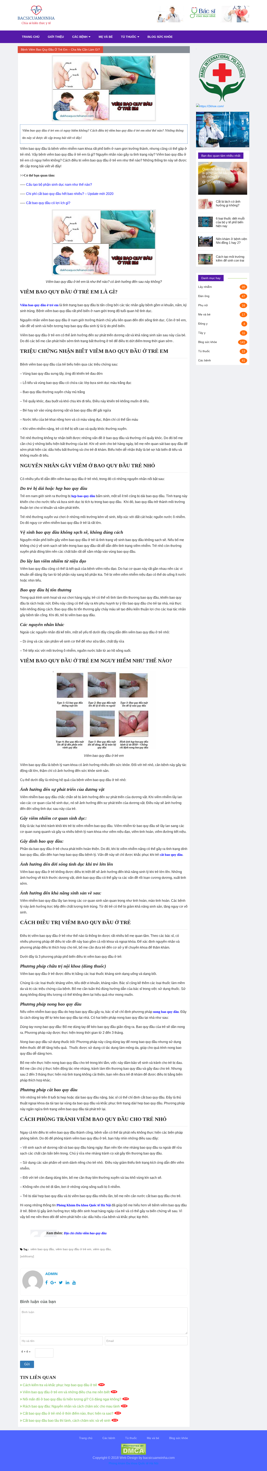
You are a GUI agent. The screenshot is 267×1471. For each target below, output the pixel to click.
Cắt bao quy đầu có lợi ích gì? (48, 203)
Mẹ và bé (106, 36)
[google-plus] (53, 1282)
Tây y (201, 332)
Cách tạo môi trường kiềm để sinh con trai (230, 258)
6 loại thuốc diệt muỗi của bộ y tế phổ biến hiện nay (230, 222)
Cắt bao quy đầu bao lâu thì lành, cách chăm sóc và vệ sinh (66, 1420)
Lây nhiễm (205, 286)
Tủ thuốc (128, 36)
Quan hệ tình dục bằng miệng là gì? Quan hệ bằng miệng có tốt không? (222, 172)
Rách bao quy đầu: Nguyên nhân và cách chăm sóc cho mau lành (71, 1406)
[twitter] (61, 1282)
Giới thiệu (56, 36)
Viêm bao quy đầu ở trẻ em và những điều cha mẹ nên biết (66, 1392)
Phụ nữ (203, 305)
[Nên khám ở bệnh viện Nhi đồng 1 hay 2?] (207, 241)
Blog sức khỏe (160, 36)
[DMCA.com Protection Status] (133, 1449)
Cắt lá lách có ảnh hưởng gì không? (228, 203)
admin (51, 1274)
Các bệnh (79, 36)
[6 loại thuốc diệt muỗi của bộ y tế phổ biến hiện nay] (207, 222)
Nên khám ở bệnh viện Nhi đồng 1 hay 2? (231, 240)
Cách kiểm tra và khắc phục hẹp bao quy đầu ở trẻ (60, 1385)
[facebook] (46, 1282)
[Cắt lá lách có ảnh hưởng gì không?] (207, 204)
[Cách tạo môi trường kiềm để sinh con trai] (207, 259)
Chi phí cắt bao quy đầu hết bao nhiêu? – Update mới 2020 (69, 194)
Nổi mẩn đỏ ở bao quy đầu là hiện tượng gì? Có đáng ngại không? (72, 1399)
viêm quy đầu (102, 1249)
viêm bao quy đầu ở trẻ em (73, 1249)
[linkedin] (67, 1282)
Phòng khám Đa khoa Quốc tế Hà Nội (133, 1463)
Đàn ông (203, 296)
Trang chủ (30, 36)
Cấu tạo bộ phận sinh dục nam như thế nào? (59, 184)
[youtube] (74, 1282)
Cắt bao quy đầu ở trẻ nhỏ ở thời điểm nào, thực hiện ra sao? (68, 1413)
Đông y (203, 323)
